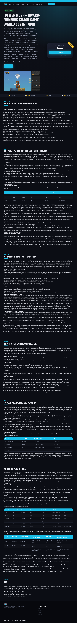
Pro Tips (28, 4)
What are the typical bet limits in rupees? (14, 591)
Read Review (19, 66)
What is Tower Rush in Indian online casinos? (15, 585)
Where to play (39, 4)
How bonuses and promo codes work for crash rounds (18, 594)
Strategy (22, 4)
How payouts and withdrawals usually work (15, 596)
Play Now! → (60, 52)
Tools (33, 4)
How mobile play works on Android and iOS (15, 593)
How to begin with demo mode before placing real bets (17, 589)
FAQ (45, 4)
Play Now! (52, 4)
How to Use (11, 4)
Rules (17, 4)
